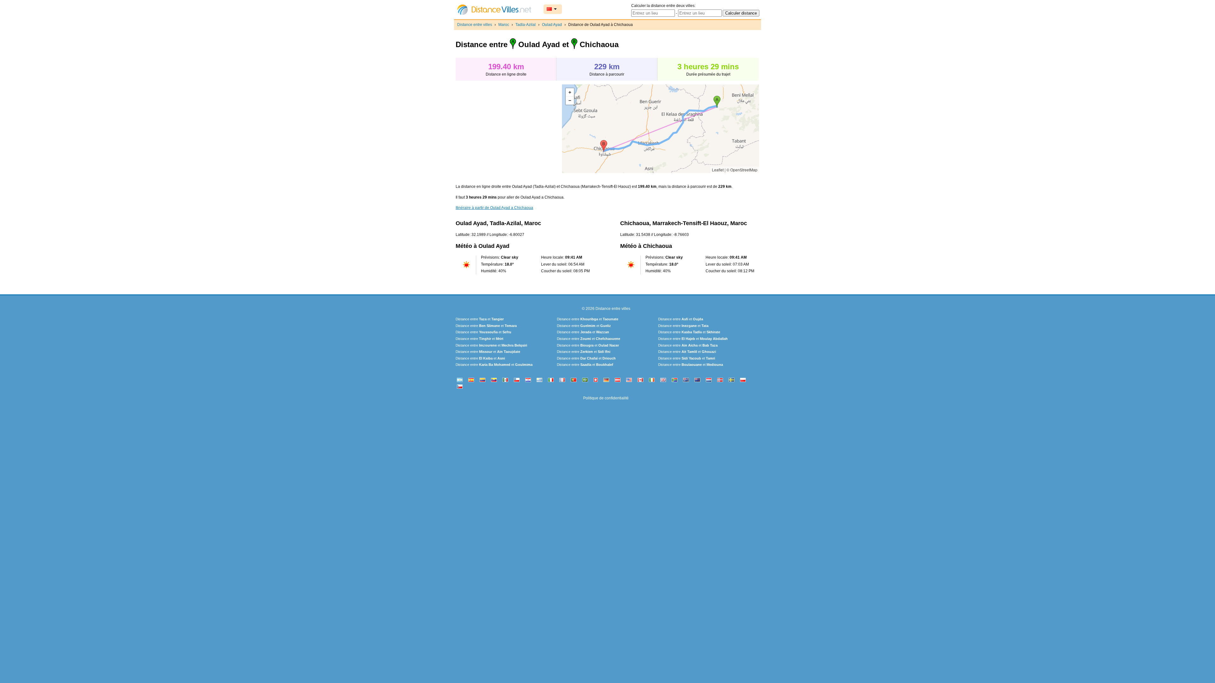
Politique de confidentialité (606, 398)
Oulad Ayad (552, 24)
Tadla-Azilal (525, 24)
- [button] (570, 100)
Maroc (503, 24)
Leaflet (718, 169)
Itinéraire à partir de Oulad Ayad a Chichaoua (494, 208)
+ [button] (570, 92)
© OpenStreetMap (741, 169)
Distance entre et (480, 319)
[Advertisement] (509, 128)
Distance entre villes (474, 24)
